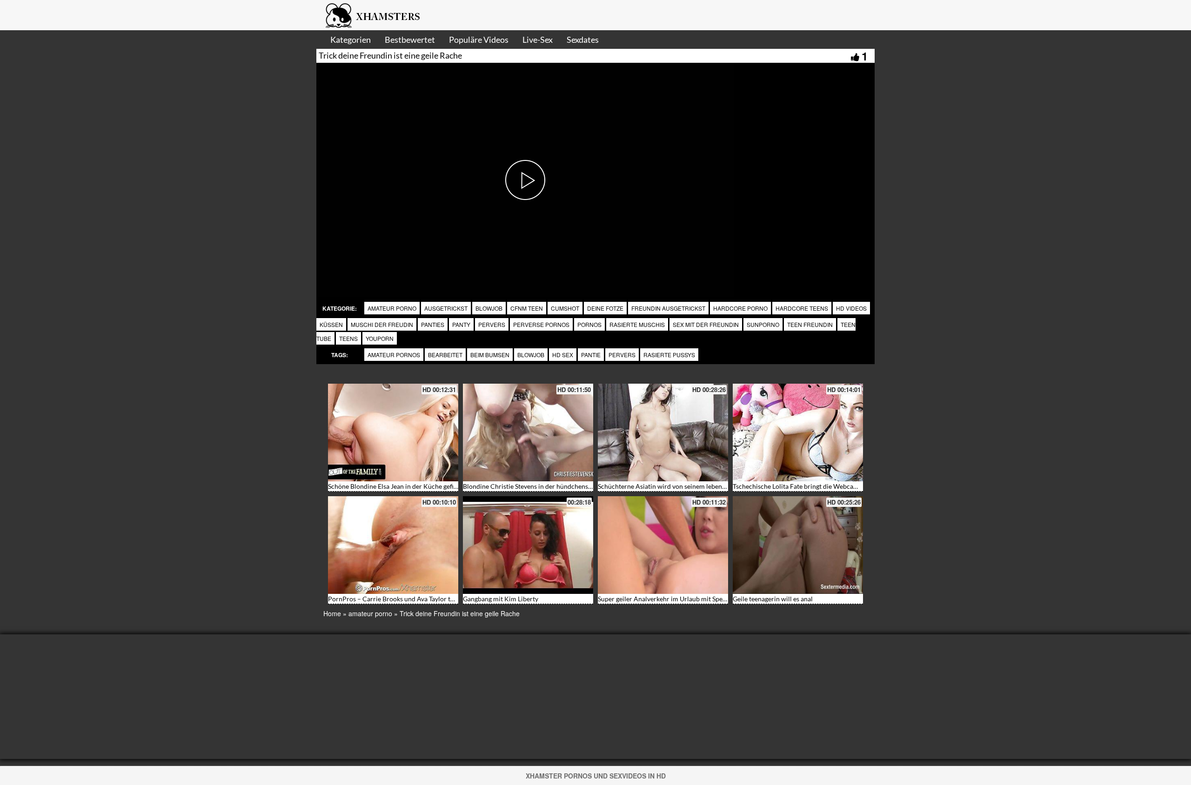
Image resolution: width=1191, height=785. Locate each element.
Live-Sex (537, 39)
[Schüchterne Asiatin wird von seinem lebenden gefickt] (663, 432)
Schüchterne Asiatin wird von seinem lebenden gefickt (675, 486)
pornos (589, 324)
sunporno (763, 324)
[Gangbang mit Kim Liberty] (528, 545)
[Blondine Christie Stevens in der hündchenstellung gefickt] (528, 432)
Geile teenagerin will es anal (773, 599)
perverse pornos (541, 324)
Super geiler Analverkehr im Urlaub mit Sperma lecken (676, 599)
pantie (591, 355)
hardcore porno (740, 308)
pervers (491, 324)
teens (348, 338)
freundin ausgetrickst (668, 308)
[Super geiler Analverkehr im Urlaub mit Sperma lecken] (663, 545)
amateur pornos (394, 355)
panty (461, 324)
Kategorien (350, 39)
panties (432, 324)
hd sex (562, 355)
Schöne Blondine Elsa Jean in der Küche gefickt (395, 486)
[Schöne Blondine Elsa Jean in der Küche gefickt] (393, 432)
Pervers (622, 355)
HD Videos (851, 308)
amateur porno (392, 308)
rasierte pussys (669, 355)
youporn (380, 338)
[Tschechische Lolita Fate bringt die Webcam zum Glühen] (798, 432)
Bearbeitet (445, 355)
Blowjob (488, 308)
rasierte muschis (637, 324)
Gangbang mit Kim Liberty (500, 599)
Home (332, 613)
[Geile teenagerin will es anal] (798, 545)
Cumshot (565, 308)
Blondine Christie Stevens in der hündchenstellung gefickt (546, 486)
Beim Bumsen (489, 355)
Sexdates (583, 39)
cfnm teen (526, 308)
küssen (331, 324)
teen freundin (810, 324)
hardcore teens (802, 308)
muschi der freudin (382, 324)
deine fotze (605, 308)
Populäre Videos (479, 39)
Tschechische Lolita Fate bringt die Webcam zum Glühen (814, 486)
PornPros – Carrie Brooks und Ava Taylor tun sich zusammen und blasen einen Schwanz (453, 599)
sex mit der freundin (706, 324)
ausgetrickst (446, 308)
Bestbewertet (410, 39)
